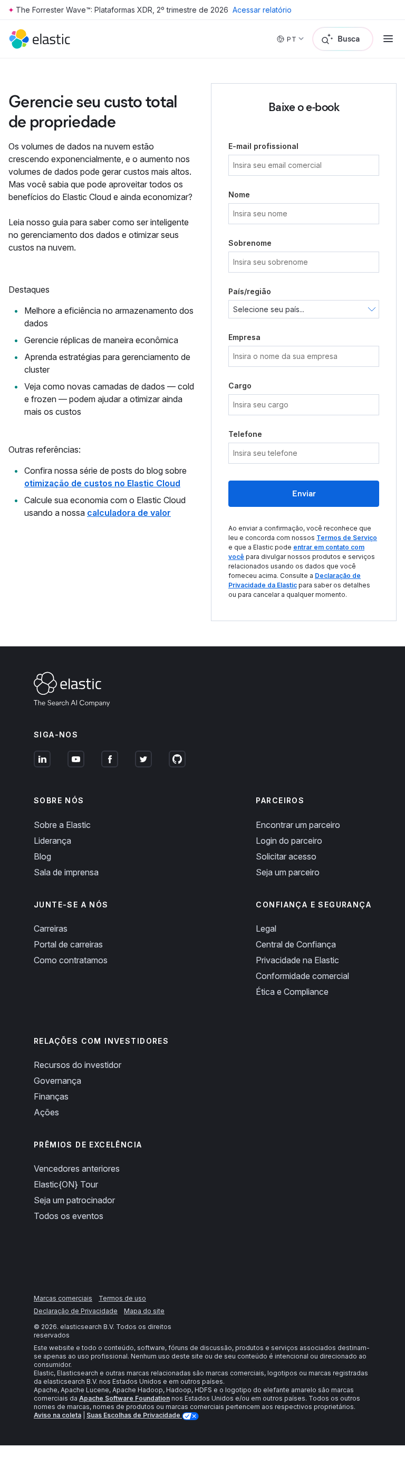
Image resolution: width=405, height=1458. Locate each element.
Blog (42, 856)
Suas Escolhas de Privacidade (134, 1415)
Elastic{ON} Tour (66, 1184)
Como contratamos (71, 960)
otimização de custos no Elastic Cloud (102, 483)
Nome (239, 194)
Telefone (245, 434)
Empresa (244, 337)
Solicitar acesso (286, 856)
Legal (266, 928)
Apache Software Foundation (124, 1398)
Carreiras (51, 928)
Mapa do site (144, 1311)
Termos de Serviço (346, 538)
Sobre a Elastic (62, 825)
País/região (249, 291)
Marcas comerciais (63, 1298)
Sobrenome (250, 242)
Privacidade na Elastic (297, 960)
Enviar (304, 493)
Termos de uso (122, 1298)
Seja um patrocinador (74, 1200)
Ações (46, 1112)
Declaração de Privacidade (76, 1311)
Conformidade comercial (302, 976)
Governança (57, 1080)
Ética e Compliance (292, 991)
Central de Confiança (296, 944)
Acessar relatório (262, 9)
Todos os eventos (68, 1216)
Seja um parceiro (288, 872)
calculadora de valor (129, 512)
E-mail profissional (263, 146)
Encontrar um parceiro (298, 825)
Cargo (240, 385)
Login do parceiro (289, 840)
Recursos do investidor (77, 1065)
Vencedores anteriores (77, 1168)
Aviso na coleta (57, 1415)
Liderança (52, 840)
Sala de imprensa (66, 872)
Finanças (51, 1096)
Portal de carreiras (68, 944)
